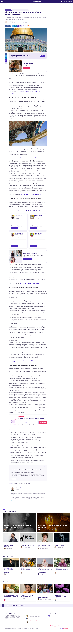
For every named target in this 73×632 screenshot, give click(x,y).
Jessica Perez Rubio (38, 233)
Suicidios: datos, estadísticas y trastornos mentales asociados (27, 544)
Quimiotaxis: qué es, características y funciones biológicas (60, 597)
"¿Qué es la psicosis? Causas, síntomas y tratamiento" (30, 157)
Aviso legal (29, 628)
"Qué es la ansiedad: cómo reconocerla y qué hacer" (30, 283)
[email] (18, 26)
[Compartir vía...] (6, 63)
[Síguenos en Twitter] (51, 626)
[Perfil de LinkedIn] (11, 501)
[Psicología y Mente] (36, 1)
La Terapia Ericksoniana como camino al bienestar (27, 570)
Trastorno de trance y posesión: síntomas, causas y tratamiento (17, 526)
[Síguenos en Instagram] (55, 626)
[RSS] (61, 626)
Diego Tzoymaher (18, 215)
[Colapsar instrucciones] (44, 467)
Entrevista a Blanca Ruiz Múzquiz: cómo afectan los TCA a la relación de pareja (11, 597)
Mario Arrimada (10, 21)
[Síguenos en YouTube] (57, 626)
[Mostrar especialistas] (3, 605)
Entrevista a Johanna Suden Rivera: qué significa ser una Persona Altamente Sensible (45, 571)
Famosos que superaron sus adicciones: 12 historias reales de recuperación (11, 571)
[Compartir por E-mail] (6, 60)
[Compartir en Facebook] (6, 54)
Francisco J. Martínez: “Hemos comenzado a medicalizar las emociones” (10, 545)
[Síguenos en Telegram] (59, 626)
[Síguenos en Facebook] (48, 626)
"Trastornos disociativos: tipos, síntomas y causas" (30, 194)
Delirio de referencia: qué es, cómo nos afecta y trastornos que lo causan (45, 545)
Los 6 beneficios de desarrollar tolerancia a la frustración (27, 596)
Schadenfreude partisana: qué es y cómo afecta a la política (45, 596)
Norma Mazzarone (19, 233)
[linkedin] (15, 26)
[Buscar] (62, 1)
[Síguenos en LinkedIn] (53, 626)
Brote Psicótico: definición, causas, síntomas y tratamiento (62, 544)
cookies (37, 628)
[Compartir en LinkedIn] (6, 58)
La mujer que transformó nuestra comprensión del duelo (61, 570)
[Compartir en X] (6, 56)
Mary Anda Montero (38, 215)
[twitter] (13, 26)
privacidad (33, 628)
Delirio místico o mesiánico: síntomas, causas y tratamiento (53, 526)
